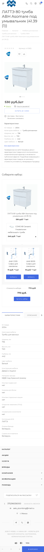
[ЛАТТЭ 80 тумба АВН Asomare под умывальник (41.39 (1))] (22, 77)
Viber (22, 522)
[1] (5, 48)
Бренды (6, 467)
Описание (32, 315)
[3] (9, 48)
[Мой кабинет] (35, 4)
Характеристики (12, 315)
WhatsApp (28, 522)
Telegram (16, 522)
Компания (7, 473)
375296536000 (14, 504)
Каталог (6, 449)
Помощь (6, 485)
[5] (13, 48)
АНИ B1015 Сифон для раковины (30, 263)
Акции (5, 455)
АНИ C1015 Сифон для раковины (13, 263)
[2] (7, 48)
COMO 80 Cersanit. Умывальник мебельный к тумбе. (19, 229)
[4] (11, 48)
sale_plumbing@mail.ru (23, 508)
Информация (9, 479)
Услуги (5, 461)
